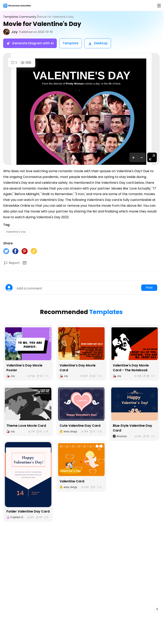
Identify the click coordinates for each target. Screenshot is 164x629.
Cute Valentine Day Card (80, 425)
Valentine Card (72, 481)
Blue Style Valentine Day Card (132, 428)
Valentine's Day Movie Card (78, 367)
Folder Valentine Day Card (28, 511)
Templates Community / (20, 17)
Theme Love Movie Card (26, 425)
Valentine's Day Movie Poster (24, 367)
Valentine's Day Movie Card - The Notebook (131, 367)
